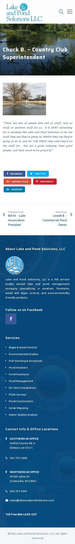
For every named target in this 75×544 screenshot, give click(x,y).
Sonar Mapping (18, 407)
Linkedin (16, 189)
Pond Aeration (18, 367)
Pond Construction (21, 401)
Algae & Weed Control (23, 347)
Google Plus (19, 181)
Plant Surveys (17, 394)
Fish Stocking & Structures (25, 360)
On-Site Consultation (22, 387)
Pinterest (46, 181)
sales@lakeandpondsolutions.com (32, 500)
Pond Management (21, 381)
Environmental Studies (23, 354)
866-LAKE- (24, 514)
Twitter (40, 173)
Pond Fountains (19, 374)
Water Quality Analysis (23, 414)
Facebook (15, 173)
